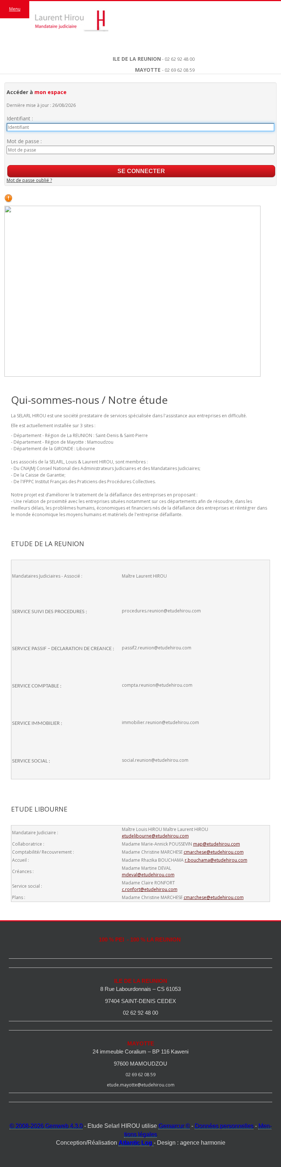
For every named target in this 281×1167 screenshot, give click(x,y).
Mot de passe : (24, 141)
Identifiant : (20, 118)
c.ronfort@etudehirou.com (149, 889)
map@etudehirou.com (216, 844)
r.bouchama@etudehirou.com (216, 860)
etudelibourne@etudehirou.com (155, 836)
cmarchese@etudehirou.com (214, 852)
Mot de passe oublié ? (29, 180)
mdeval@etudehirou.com (148, 875)
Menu (14, 9)
